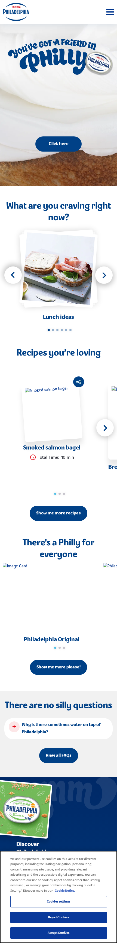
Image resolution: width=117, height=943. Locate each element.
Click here (59, 144)
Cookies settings (58, 901)
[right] (104, 275)
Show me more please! (58, 667)
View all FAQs (59, 755)
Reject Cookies (58, 917)
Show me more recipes (58, 513)
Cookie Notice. (65, 890)
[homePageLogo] (16, 12)
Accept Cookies (59, 933)
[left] (13, 275)
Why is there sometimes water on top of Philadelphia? (61, 728)
